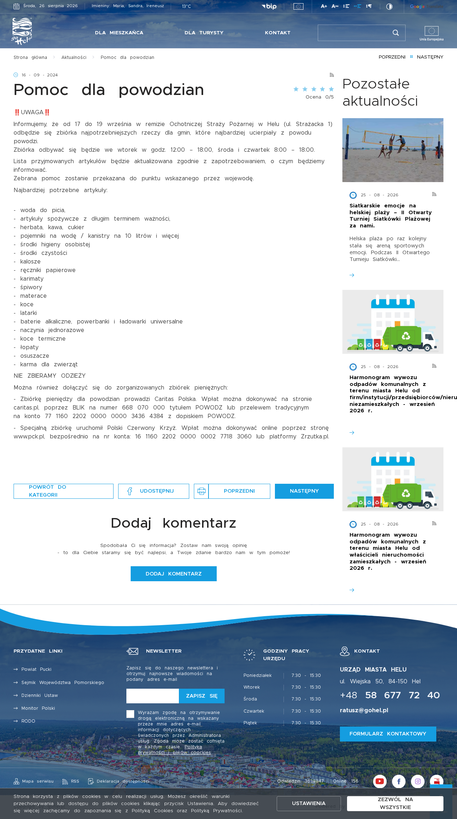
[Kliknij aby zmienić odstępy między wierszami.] (346, 7)
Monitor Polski (38, 708)
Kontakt (278, 32)
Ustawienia (309, 803)
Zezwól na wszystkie (395, 803)
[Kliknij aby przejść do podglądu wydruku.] (201, 491)
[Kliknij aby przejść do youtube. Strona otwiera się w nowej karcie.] (380, 781)
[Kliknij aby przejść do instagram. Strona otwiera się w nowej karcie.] (418, 781)
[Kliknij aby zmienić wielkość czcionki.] (324, 7)
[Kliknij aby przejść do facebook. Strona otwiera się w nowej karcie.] (399, 781)
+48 (390, 695)
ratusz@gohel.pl (364, 710)
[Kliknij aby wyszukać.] (396, 33)
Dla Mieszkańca (119, 32)
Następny (430, 57)
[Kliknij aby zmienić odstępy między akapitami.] (369, 7)
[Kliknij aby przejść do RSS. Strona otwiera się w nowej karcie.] (332, 75)
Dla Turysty (204, 32)
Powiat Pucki (36, 669)
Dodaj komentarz (174, 574)
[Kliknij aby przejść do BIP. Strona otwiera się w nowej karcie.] (268, 7)
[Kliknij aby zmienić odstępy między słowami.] (357, 7)
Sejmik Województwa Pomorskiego (62, 682)
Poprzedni (392, 57)
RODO (28, 721)
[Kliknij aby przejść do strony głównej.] (37, 31)
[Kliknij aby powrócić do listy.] (411, 57)
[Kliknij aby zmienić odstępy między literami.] (335, 7)
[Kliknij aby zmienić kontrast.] (389, 7)
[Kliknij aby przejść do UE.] (298, 6)
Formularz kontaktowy (388, 734)
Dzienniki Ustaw (39, 695)
